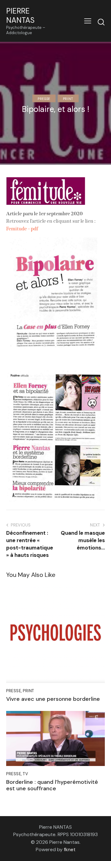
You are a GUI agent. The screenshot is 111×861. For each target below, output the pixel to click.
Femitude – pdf (22, 229)
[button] (87, 21)
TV (25, 773)
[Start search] (101, 22)
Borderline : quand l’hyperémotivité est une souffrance (52, 785)
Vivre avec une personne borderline (53, 699)
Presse (44, 98)
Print (68, 98)
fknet (70, 849)
